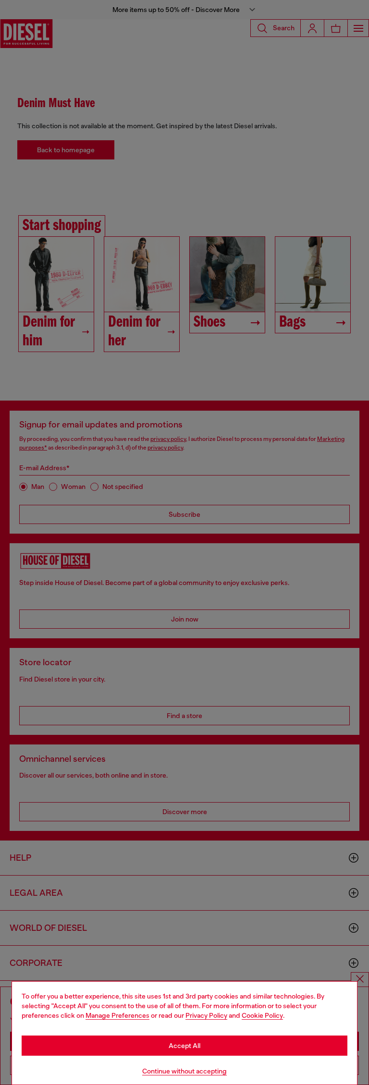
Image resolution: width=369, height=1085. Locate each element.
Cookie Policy (262, 1015)
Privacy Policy (206, 1015)
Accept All (184, 1045)
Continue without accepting (184, 1071)
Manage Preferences (117, 1015)
